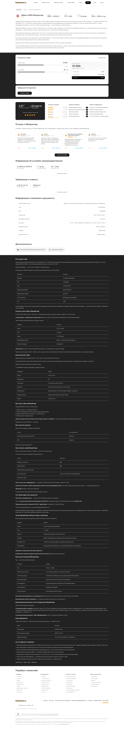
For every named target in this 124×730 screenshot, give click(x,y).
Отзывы (25, 9)
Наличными (94, 676)
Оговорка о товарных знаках (95, 700)
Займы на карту (46, 2)
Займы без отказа (58, 2)
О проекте (45, 700)
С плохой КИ (20, 676)
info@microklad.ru (101, 234)
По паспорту (70, 680)
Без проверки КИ (71, 692)
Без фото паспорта (46, 680)
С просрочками (45, 678)
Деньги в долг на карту (22, 688)
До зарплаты (20, 682)
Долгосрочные (45, 684)
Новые (18, 680)
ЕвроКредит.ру (19, 662)
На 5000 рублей (95, 684)
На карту (19, 678)
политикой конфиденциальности (63, 724)
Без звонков (94, 686)
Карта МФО (106, 700)
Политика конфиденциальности (79, 700)
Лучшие (18, 686)
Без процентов (20, 684)
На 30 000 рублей (71, 686)
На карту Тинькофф (96, 682)
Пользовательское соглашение (62, 700)
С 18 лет (44, 692)
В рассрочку (70, 682)
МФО (88, 2)
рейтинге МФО (35, 107)
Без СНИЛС (19, 690)
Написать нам (30, 705)
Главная (36, 2)
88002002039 (102, 230)
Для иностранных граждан (73, 690)
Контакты (51, 700)
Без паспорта (45, 690)
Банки (101, 2)
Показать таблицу (24, 93)
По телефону (70, 688)
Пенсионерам (94, 678)
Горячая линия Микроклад (34, 9)
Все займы (19, 692)
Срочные (44, 676)
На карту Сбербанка (71, 678)
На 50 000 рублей (46, 688)
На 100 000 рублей (71, 676)
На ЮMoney (69, 684)
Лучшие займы (71, 2)
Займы (80, 2)
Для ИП (93, 680)
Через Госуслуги (45, 682)
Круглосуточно (45, 686)
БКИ (95, 2)
